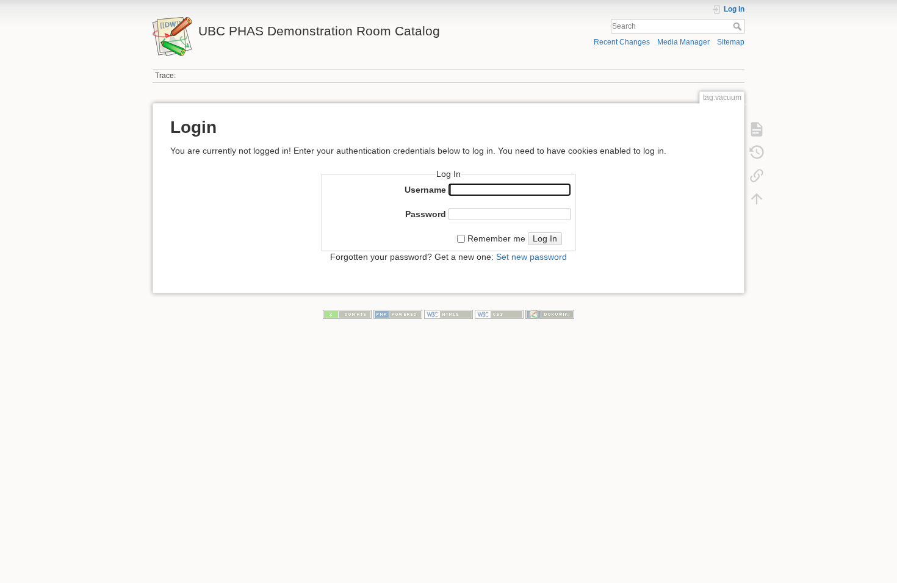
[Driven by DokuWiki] (549, 314)
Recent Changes (622, 42)
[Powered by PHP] (397, 314)
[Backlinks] (757, 175)
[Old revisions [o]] (757, 152)
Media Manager (683, 42)
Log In (545, 238)
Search (738, 26)
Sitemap (730, 42)
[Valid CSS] (499, 314)
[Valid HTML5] (448, 314)
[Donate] (347, 314)
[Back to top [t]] (757, 198)
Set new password (531, 257)
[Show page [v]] (757, 129)
